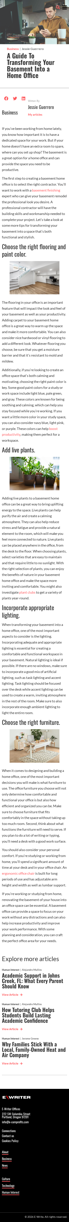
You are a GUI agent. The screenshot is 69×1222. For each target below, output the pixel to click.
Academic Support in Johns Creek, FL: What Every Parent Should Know (32, 980)
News (5, 1165)
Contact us (8, 1136)
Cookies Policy (10, 1141)
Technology (8, 1185)
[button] (58, 7)
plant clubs (27, 592)
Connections (9, 1131)
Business (13, 49)
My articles (35, 114)
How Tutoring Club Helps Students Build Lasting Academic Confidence (28, 1015)
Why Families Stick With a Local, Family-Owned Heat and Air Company (34, 1049)
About (5, 1152)
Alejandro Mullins (32, 969)
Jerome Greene (30, 1038)
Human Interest (10, 969)
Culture (6, 1178)
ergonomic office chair (18, 873)
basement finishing (46, 190)
